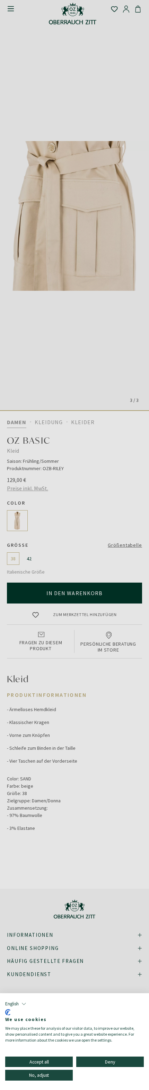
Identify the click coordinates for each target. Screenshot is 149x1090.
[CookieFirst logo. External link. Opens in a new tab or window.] (7, 1012)
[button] (15, 1004)
